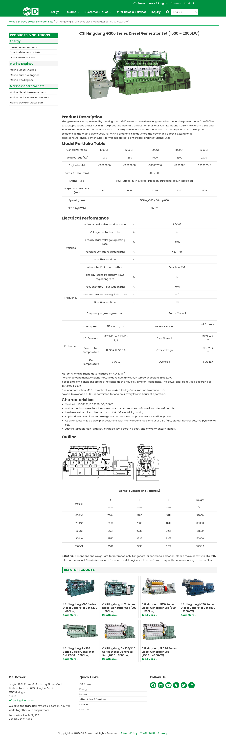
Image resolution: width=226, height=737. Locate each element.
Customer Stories (96, 12)
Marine (71, 12)
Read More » (70, 615)
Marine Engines (21, 63)
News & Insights (158, 3)
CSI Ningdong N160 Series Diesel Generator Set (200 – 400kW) (80, 608)
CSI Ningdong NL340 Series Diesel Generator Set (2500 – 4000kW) (159, 652)
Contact (189, 3)
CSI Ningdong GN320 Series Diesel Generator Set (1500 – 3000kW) (78, 652)
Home (12, 21)
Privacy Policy (129, 733)
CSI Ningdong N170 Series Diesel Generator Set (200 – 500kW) (119, 608)
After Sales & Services (131, 12)
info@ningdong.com (21, 700)
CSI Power (139, 3)
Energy (54, 12)
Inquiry (156, 12)
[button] (168, 12)
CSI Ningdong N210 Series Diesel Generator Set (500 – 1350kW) (158, 608)
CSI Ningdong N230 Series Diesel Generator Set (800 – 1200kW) (198, 608)
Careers (176, 3)
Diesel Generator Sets (40, 21)
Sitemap (163, 733)
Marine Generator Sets (27, 86)
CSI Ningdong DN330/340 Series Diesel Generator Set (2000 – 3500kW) (118, 652)
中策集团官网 (147, 733)
